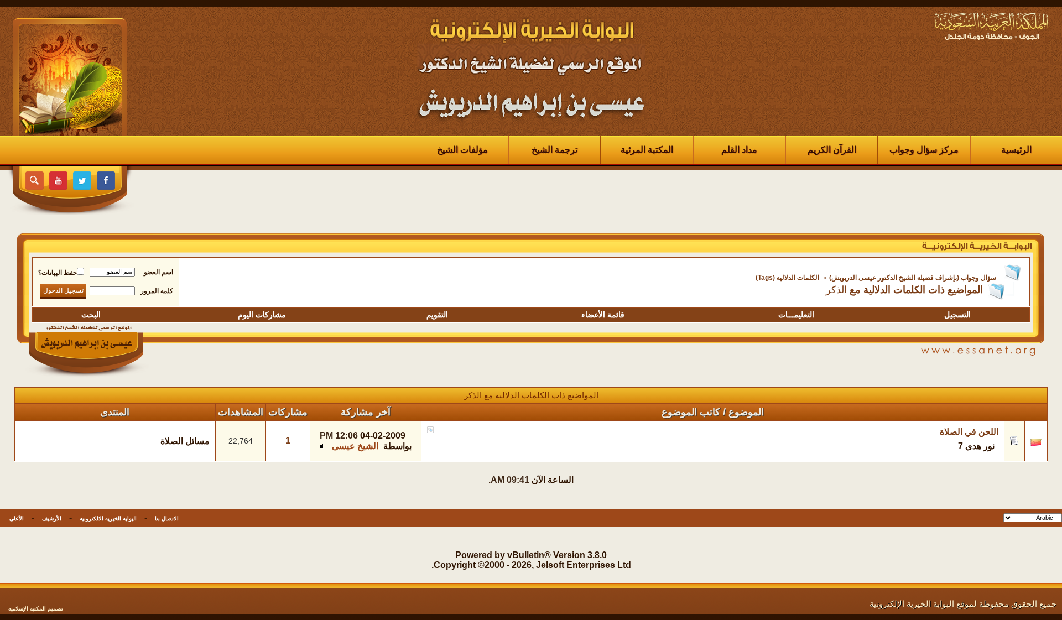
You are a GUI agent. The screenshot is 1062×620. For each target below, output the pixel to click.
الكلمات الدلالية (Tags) (787, 278)
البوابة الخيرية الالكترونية (108, 518)
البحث (91, 314)
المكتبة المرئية (647, 149)
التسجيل (957, 314)
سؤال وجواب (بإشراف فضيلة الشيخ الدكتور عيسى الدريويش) (912, 278)
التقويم (437, 314)
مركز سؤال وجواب (924, 149)
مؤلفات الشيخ (462, 149)
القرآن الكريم (832, 149)
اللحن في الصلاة (969, 431)
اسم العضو (158, 272)
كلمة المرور (156, 291)
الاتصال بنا (167, 518)
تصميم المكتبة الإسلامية (35, 609)
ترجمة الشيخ (554, 149)
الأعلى (16, 518)
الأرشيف (51, 518)
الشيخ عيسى (355, 446)
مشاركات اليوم (262, 314)
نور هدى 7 (976, 446)
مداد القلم (739, 149)
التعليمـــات (796, 314)
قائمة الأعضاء (602, 314)
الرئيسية (1016, 149)
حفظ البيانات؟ (57, 273)
